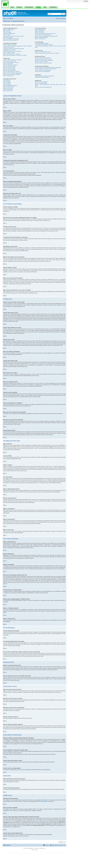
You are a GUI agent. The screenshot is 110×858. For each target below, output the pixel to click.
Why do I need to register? (8, 29)
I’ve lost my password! (8, 37)
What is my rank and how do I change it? (11, 53)
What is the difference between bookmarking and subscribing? (48, 67)
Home (12, 7)
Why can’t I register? (7, 32)
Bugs (45, 7)
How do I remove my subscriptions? (42, 71)
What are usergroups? (39, 32)
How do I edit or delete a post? (9, 61)
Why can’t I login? (7, 34)
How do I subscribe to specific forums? (43, 70)
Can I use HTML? (7, 81)
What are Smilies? (7, 82)
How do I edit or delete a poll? (9, 66)
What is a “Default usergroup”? (41, 37)
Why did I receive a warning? (9, 70)
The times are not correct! (8, 47)
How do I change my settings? (9, 44)
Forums (38, 7)
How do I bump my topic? (8, 75)
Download (19, 7)
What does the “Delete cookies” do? (10, 40)
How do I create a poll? (8, 63)
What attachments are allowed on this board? (44, 76)
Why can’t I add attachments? (9, 69)
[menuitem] (11, 18)
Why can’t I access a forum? (9, 67)
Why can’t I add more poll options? (10, 65)
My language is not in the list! (9, 49)
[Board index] (10, 13)
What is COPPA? (6, 30)
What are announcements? (9, 86)
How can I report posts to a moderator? (11, 71)
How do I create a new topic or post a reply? (12, 59)
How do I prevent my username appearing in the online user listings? (17, 45)
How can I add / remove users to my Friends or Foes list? (47, 53)
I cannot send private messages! (42, 43)
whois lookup (38, 819)
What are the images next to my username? (12, 51)
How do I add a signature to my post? (11, 62)
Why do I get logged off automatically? (11, 38)
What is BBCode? (7, 80)
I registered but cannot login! (9, 33)
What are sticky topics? (8, 88)
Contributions (53, 7)
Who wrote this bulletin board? (41, 81)
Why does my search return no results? (43, 59)
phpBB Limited (44, 800)
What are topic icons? (7, 90)
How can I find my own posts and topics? (43, 62)
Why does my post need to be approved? (11, 74)
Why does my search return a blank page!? (44, 60)
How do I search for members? (41, 61)
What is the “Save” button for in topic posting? (12, 73)
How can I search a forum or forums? (43, 57)
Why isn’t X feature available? (41, 83)
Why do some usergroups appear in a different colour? (46, 36)
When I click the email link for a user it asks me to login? (14, 55)
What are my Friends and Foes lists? (42, 51)
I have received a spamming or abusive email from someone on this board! (50, 46)
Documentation (29, 7)
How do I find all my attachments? (42, 77)
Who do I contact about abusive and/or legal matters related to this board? (50, 85)
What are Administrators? (40, 29)
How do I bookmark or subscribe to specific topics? (45, 68)
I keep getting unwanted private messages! (44, 44)
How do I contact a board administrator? (43, 87)
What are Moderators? (39, 30)
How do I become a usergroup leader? (43, 34)
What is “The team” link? (40, 38)
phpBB (22, 250)
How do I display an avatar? (9, 52)
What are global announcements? (10, 85)
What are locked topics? (8, 89)
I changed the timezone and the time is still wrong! (13, 48)
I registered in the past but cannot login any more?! (13, 36)
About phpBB (43, 801)
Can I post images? (7, 84)
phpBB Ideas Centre (8, 810)
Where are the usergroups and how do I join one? (45, 33)
